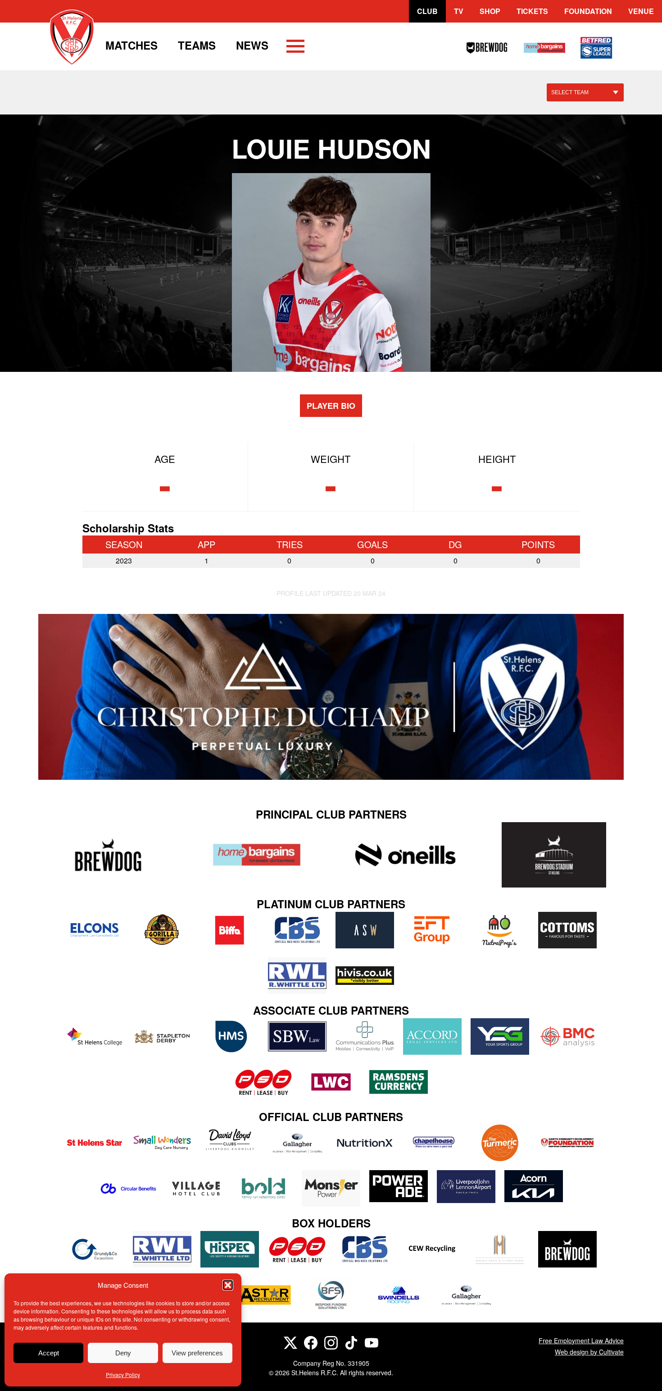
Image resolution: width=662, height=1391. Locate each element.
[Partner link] (108, 855)
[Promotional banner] (331, 697)
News (252, 45)
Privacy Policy (123, 1374)
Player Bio (331, 406)
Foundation (588, 11)
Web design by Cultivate (589, 1351)
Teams (197, 45)
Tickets (532, 11)
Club (427, 11)
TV (458, 11)
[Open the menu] (295, 48)
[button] (227, 1285)
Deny (123, 1353)
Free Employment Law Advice (581, 1340)
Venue (641, 11)
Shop (490, 11)
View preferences (197, 1353)
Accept (48, 1353)
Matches (131, 45)
